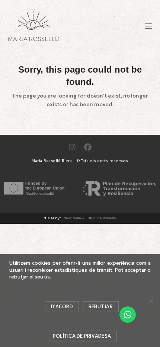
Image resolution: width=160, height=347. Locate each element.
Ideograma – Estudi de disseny (89, 218)
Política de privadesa (82, 336)
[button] (148, 26)
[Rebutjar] (150, 301)
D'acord (62, 306)
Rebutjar (101, 306)
